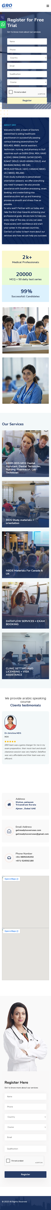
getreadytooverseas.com (28, 830)
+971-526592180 (25, 861)
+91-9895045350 (25, 857)
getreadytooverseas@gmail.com (32, 834)
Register (27, 100)
